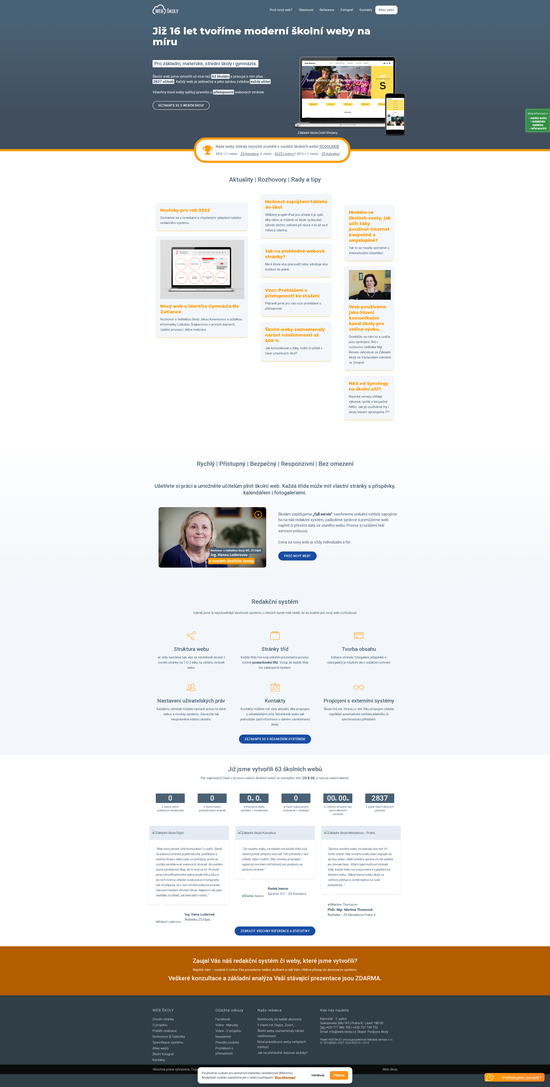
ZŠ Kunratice (249, 154)
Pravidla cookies (227, 1042)
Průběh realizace (165, 1031)
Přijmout (339, 1075)
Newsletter (223, 1037)
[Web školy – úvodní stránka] (165, 10)
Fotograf (347, 10)
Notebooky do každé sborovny (279, 1019)
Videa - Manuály (226, 1025)
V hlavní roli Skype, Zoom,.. (276, 1025)
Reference (327, 10)
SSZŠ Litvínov (284, 154)
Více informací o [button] (538, 121)
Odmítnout (317, 1075)
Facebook (222, 1019)
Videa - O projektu (228, 1031)
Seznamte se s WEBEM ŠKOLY (181, 105)
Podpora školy (378, 1032)
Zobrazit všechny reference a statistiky (275, 931)
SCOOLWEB (329, 146)
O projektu (160, 1025)
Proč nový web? (281, 10)
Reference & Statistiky (169, 1037)
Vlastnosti (306, 10)
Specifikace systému (168, 1042)
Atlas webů (386, 10)
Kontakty (366, 10)
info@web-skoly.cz (342, 1032)
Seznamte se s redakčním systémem (275, 739)
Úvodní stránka (163, 1019)
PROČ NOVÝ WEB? (297, 556)
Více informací (285, 1077)
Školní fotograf (163, 1054)
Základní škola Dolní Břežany (318, 133)
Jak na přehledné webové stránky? (282, 1053)
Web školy (390, 1069)
